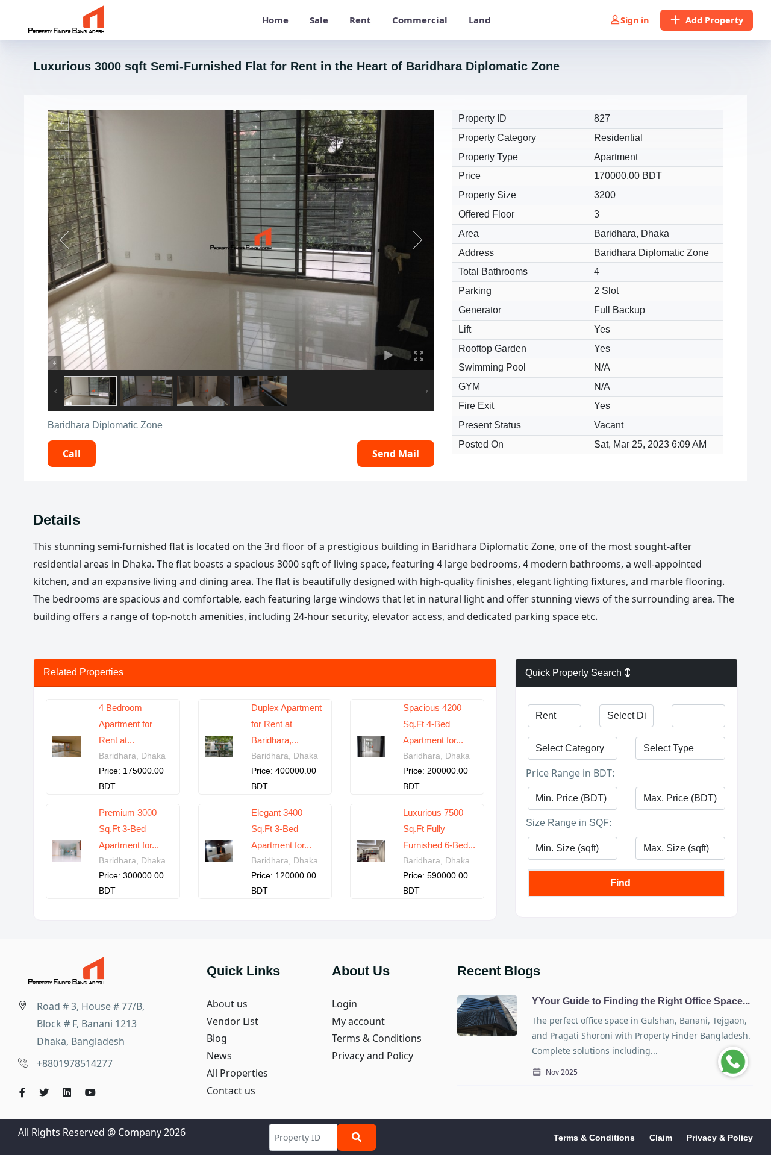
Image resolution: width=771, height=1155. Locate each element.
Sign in (634, 20)
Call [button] (72, 453)
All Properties (237, 1073)
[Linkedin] (66, 1092)
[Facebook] (22, 1092)
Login (344, 1003)
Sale (319, 20)
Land (480, 20)
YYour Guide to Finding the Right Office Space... (641, 1001)
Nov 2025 (561, 1072)
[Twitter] (44, 1092)
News (219, 1055)
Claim (660, 1137)
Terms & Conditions (377, 1038)
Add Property (714, 20)
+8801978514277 (75, 1063)
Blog (217, 1038)
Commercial (420, 20)
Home (275, 20)
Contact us (231, 1090)
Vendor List (232, 1021)
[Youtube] (90, 1092)
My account (358, 1021)
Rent (360, 20)
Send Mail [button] (395, 453)
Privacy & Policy (720, 1137)
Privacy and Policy (372, 1055)
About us (227, 1003)
